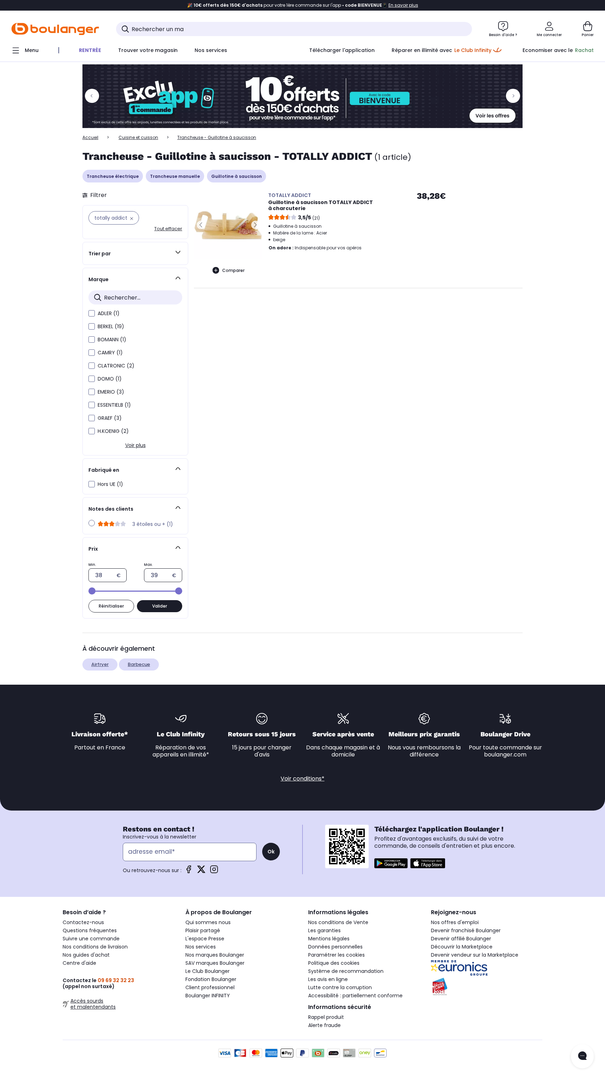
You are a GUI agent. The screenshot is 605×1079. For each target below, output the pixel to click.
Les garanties (324, 930)
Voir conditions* (302, 779)
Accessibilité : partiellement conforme (355, 995)
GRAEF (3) (110, 418)
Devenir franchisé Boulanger (466, 930)
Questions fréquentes (90, 930)
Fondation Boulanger (210, 979)
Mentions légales (329, 938)
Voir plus (135, 445)
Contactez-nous (83, 922)
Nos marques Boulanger (214, 954)
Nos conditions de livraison (95, 946)
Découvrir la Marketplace (461, 946)
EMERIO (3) (111, 391)
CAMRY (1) (110, 352)
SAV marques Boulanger (214, 963)
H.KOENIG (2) (113, 431)
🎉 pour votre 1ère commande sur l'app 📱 (302, 5)
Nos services (200, 946)
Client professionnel (210, 987)
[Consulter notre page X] (201, 872)
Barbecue (139, 664)
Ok (271, 851)
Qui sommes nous (208, 922)
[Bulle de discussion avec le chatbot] (582, 1056)
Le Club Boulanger (207, 971)
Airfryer (100, 664)
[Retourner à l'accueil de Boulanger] (55, 29)
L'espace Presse (204, 938)
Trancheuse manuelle (175, 176)
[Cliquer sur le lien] (302, 96)
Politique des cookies (333, 963)
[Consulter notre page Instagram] (214, 872)
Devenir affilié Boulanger (461, 938)
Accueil (90, 137)
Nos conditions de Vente (338, 922)
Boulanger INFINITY (207, 995)
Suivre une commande (91, 938)
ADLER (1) (109, 313)
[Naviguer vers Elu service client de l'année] (486, 987)
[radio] (91, 523)
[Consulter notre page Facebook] (188, 872)
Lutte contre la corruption (340, 987)
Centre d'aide (79, 963)
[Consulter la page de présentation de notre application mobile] (391, 863)
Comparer (233, 270)
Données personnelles (335, 946)
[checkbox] (91, 313)
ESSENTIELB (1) (114, 404)
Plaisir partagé (202, 930)
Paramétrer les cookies (336, 954)
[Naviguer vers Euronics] (486, 968)
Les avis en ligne (328, 979)
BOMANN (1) (112, 339)
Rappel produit (326, 1017)
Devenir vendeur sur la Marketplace (474, 954)
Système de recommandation (346, 971)
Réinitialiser (111, 606)
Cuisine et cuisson (138, 137)
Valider (159, 606)
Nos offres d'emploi (455, 922)
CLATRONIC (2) (116, 365)
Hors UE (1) (110, 484)
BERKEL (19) (111, 326)
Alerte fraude (324, 1025)
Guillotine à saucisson (236, 176)
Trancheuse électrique (113, 176)
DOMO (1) (110, 378)
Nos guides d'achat (86, 954)
